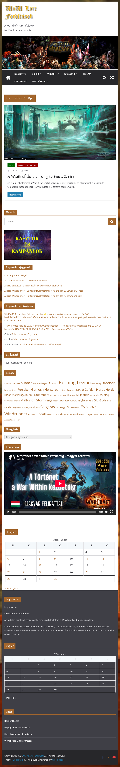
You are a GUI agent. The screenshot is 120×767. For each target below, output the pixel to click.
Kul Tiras (93, 395)
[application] (60, 483)
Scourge (61, 407)
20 (8, 572)
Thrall (41, 414)
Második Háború (68, 400)
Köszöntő (20, 73)
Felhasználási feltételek (16, 613)
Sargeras (47, 406)
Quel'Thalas (33, 407)
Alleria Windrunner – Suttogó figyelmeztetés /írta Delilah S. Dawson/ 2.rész (43, 295)
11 (86, 558)
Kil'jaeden (82, 395)
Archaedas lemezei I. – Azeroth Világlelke (25, 280)
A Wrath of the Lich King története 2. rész (41, 176)
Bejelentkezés (11, 720)
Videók (51, 73)
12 (102, 558)
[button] (40, 74)
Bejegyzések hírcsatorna (17, 727)
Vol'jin (101, 415)
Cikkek (35, 73)
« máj (8, 588)
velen (96, 414)
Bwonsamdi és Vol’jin (62, 328)
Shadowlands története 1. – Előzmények (40, 344)
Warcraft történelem (27, 165)
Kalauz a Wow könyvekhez (25, 334)
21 (24, 572)
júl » (15, 588)
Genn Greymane (68, 390)
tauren (32, 414)
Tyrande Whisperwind (66, 414)
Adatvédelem (40, 81)
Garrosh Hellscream (46, 389)
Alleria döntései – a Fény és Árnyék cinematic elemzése (33, 285)
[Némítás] (106, 511)
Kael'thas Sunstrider (58, 395)
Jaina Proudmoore (37, 395)
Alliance (26, 383)
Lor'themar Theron (12, 401)
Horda (100, 389)
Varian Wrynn (85, 414)
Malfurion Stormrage (36, 400)
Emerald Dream (10, 390)
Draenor (108, 382)
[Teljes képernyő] (111, 511)
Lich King (103, 395)
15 (40, 565)
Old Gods (100, 400)
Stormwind (73, 407)
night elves (85, 400)
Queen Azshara (20, 407)
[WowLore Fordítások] (60, 38)
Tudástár (69, 73)
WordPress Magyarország (18, 740)
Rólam (87, 73)
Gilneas (80, 389)
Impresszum (10, 607)
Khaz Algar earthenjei (15, 275)
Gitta (26, 170)
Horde (110, 389)
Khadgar (71, 394)
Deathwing (96, 383)
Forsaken (24, 389)
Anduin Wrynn (40, 383)
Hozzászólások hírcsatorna (18, 734)
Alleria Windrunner (12, 383)
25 (86, 572)
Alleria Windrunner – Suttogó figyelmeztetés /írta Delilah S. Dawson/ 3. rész (43, 290)
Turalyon (50, 414)
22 (40, 572)
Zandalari (16, 420)
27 (8, 579)
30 (55, 579)
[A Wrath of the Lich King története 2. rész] (60, 132)
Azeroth (53, 383)
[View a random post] (112, 77)
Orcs (109, 401)
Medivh (56, 400)
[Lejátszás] (8, 511)
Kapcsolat (20, 81)
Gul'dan (90, 390)
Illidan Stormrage (14, 395)
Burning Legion (75, 382)
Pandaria (9, 407)
